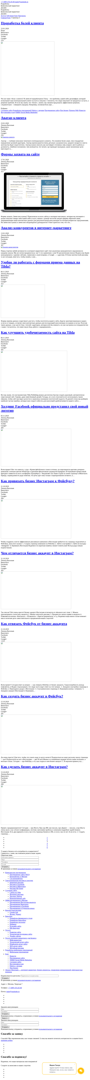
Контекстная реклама (13, 910)
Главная (4, 18)
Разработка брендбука (18, 920)
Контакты (22, 16)
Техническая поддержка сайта (21, 934)
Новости (82, 110)
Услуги (3, 16)
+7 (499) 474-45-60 (8, 2)
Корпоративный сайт (18, 898)
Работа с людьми (38, 110)
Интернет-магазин (16, 894)
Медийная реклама (17, 948)
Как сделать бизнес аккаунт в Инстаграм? (34, 767)
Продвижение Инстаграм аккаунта (23, 902)
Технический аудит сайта (19, 942)
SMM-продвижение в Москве (16, 900)
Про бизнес (64, 110)
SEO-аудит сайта (16, 946)
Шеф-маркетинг (16, 940)
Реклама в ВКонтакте (18, 886)
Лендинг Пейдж (16, 896)
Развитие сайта (15, 932)
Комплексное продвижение (15, 873)
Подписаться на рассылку (10, 976)
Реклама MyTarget (16, 888)
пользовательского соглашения (29, 869)
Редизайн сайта (15, 926)
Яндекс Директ (15, 914)
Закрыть (5, 1018)
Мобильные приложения (19, 952)
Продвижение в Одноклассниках (22, 908)
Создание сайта (7, 110)
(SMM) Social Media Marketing (26, 112)
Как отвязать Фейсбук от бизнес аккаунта (34, 624)
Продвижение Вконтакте (19, 904)
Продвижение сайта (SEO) (20, 874)
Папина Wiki (74, 110)
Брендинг (9, 916)
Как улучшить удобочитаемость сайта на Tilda (38, 332)
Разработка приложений (22, 110)
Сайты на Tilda (15, 892)
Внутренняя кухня (8, 112)
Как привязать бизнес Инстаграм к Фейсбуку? (38, 481)
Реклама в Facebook (17, 884)
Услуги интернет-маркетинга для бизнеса (20, 938)
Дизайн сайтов (15, 936)
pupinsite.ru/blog (7, 1040)
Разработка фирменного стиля (21, 918)
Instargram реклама (16, 882)
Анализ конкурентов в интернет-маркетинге (36, 228)
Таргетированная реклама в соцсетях (19, 880)
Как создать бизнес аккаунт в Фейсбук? (32, 696)
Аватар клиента (13, 118)
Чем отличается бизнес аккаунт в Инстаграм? (37, 553)
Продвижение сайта (52, 110)
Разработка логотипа (17, 922)
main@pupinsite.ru (21, 2)
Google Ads (14, 912)
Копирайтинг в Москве (18, 876)
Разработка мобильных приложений (18, 950)
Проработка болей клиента (22, 23)
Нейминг (13, 924)
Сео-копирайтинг (16, 878)
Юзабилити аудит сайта (18, 944)
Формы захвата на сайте (20, 154)
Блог (16, 16)
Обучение (10, 16)
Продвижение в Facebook (19, 906)
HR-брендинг (15, 928)
